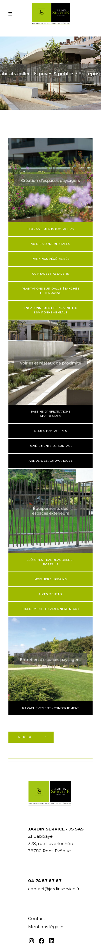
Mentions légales (46, 926)
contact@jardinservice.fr (53, 888)
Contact (36, 918)
